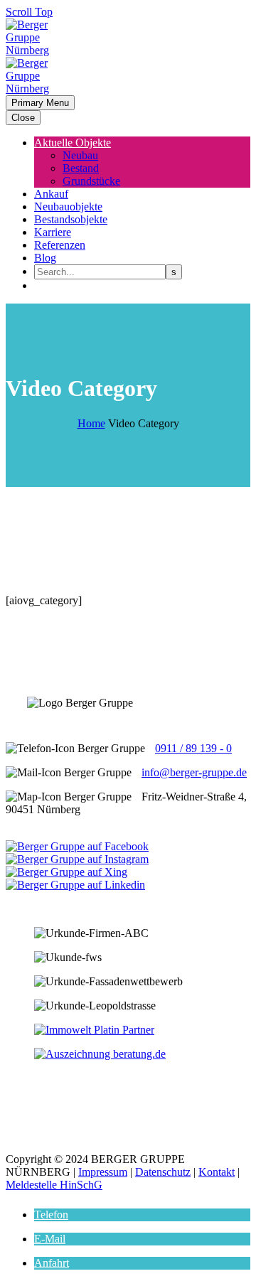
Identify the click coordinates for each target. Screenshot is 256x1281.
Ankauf (51, 194)
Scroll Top (29, 12)
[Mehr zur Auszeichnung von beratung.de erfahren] (100, 1054)
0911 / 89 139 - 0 (193, 748)
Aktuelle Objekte (72, 142)
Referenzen (59, 245)
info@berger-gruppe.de (194, 772)
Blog (45, 258)
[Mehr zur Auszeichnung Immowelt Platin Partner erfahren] (94, 1030)
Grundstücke (91, 181)
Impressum (102, 1172)
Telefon (51, 1214)
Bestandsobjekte (70, 219)
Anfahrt (51, 1263)
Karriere (52, 232)
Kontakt (216, 1172)
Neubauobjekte (68, 206)
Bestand (81, 168)
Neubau (80, 155)
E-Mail (49, 1239)
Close (23, 117)
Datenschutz (163, 1172)
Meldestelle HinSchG (54, 1185)
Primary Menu (40, 102)
